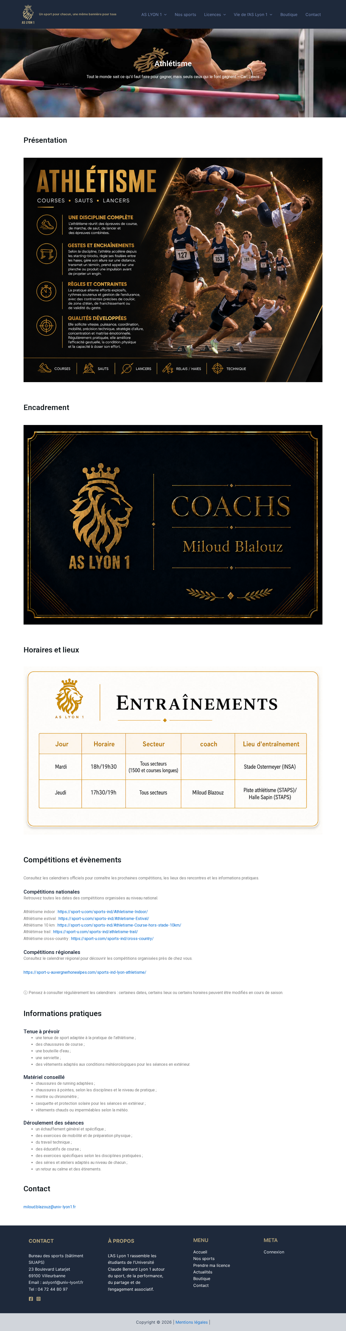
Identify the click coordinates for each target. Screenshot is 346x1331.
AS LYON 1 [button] (151, 14)
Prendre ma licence (211, 1265)
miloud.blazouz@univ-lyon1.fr (50, 1206)
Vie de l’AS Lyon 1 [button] (250, 14)
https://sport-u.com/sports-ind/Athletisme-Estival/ (104, 918)
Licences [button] (212, 14)
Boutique (288, 14)
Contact (313, 14)
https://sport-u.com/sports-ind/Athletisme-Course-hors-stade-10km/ (119, 925)
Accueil (200, 1251)
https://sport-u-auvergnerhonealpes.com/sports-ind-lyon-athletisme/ (85, 972)
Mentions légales (192, 1322)
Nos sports (185, 14)
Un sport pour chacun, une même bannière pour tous (78, 14)
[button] (164, 14)
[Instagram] (38, 1299)
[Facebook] (31, 1299)
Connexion (274, 1251)
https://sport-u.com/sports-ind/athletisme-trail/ (95, 931)
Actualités (202, 1271)
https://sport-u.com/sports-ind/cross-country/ (112, 938)
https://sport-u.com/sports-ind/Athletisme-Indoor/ (103, 911)
